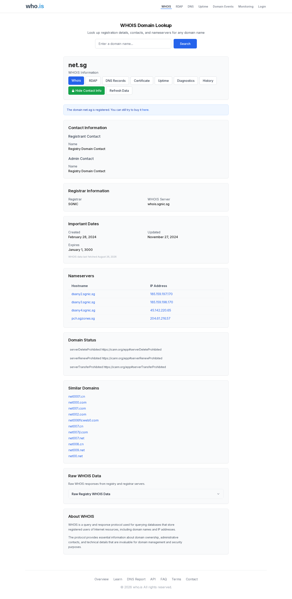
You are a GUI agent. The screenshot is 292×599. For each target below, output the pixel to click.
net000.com (77, 402)
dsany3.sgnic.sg (83, 302)
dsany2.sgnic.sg (83, 294)
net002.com (77, 414)
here (145, 109)
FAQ (164, 579)
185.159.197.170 (161, 294)
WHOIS (166, 6)
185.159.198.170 (161, 302)
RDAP (179, 6)
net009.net (76, 450)
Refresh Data (119, 91)
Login (262, 6)
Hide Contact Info (88, 91)
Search (185, 44)
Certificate (142, 81)
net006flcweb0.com (83, 420)
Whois (76, 80)
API (153, 579)
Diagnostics (185, 81)
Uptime (203, 6)
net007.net (76, 438)
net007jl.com (78, 432)
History (208, 81)
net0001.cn (76, 396)
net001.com (77, 408)
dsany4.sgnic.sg (83, 310)
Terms (176, 579)
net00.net (75, 456)
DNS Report (136, 579)
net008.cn (76, 444)
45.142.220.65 (160, 310)
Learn (117, 579)
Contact (192, 579)
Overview (102, 579)
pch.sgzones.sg (83, 318)
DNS (191, 6)
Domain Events (223, 6)
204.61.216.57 (160, 318)
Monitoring (245, 6)
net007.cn (75, 426)
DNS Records (116, 81)
